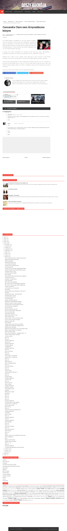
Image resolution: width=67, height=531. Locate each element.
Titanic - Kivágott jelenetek (10, 363)
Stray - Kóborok (6, 461)
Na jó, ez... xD (8, 442)
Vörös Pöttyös (18, 500)
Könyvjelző (22, 491)
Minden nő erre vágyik (9, 391)
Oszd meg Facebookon (10, 73)
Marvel (48, 491)
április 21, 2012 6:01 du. (19, 123)
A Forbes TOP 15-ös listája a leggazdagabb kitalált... (16, 268)
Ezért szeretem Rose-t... (10, 429)
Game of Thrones (28, 488)
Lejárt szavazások (8, 280)
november (7, 245)
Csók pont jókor (32, 487)
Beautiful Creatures (52, 485)
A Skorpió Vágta (15, 485)
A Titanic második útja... (10, 286)
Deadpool (37, 487)
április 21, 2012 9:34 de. (17, 114)
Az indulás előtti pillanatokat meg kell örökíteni (14, 447)
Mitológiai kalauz (12, 493)
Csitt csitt (27, 487)
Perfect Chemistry (61, 493)
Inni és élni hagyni (30, 490)
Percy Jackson (55, 493)
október (7, 247)
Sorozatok (52, 494)
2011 (5, 453)
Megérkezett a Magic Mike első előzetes (13, 301)
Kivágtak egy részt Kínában (10, 441)
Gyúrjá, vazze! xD (8, 382)
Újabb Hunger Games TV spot (11, 315)
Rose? (6, 438)
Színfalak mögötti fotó (9, 340)
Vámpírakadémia (24, 498)
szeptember (7, 248)
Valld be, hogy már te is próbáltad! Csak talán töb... (15, 435)
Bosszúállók (61, 485)
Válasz (9, 134)
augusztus (7, 250)
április (6, 256)
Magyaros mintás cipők (9, 321)
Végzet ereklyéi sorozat (8, 35)
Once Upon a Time (43, 493)
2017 (5, 236)
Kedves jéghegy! (8, 421)
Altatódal (4, 469)
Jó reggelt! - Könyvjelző (13, 195)
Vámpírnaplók (37, 498)
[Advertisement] (26, 17)
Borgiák (57, 485)
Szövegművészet (18, 496)
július (6, 251)
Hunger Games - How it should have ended (14, 318)
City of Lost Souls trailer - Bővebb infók (13, 310)
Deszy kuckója (34, 5)
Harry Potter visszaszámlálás (11, 282)
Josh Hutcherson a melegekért (11, 306)
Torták (53, 496)
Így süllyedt (7, 393)
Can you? (7, 418)
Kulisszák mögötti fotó (9, 400)
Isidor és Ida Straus (9, 351)
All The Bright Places (31, 485)
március (7, 448)
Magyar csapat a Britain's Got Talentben (13, 330)
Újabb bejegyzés (6, 157)
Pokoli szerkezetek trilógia (40, 34)
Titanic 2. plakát (8, 414)
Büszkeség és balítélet (7, 487)
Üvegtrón (18, 498)
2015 (5, 238)
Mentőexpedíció (6, 493)
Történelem (57, 496)
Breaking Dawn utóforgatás (10, 327)
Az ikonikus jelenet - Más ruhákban (12, 402)
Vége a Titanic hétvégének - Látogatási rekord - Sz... (16, 333)
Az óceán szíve (8, 379)
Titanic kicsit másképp (9, 426)
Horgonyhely (5, 480)
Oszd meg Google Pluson (37, 73)
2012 (5, 242)
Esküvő (4, 488)
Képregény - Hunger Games (11, 279)
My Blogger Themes (53, 529)
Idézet (16, 490)
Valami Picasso (8, 430)
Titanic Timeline (8, 384)
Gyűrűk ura (34, 488)
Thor (47, 496)
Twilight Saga (12, 498)
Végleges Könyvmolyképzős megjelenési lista (14, 325)
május (6, 255)
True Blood (5, 498)
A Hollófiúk (5, 463)
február (6, 450)
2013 (5, 241)
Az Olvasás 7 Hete (38, 485)
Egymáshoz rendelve (51, 487)
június (6, 253)
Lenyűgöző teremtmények (30, 491)
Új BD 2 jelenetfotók (9, 260)
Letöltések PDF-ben (43, 491)
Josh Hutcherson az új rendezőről (12, 288)
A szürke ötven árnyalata (23, 485)
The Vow (38, 496)
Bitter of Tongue (6, 471)
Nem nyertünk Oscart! (9, 405)
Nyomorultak (35, 493)
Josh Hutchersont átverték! (10, 263)
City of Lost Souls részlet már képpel (12, 319)
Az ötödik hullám (44, 485)
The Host (30, 496)
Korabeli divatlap (8, 376)
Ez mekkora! (7, 289)
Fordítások (22, 488)
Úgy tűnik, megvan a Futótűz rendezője (13, 303)
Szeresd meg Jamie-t (7, 496)
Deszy (9, 123)
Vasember (43, 498)
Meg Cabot (62, 491)
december (7, 244)
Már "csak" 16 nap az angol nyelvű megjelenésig (15, 285)
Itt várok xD (7, 354)
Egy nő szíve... (8, 342)
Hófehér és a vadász (55, 488)
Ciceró (13, 487)
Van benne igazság (9, 345)
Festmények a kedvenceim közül (11, 488)
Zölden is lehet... (30, 500)
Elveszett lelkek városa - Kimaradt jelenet (13, 294)
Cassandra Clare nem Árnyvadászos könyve (14, 304)
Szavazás (7, 292)
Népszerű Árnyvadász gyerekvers (12, 259)
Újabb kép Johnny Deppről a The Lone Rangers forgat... (16, 328)
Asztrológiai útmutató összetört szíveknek (11, 466)
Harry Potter (41, 488)
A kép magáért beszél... (10, 388)
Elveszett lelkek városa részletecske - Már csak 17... (15, 291)
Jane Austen (45, 490)
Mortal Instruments (28, 34)
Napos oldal (5, 467)
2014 (5, 239)
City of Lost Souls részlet (10, 331)
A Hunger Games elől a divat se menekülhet (14, 324)
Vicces (62, 498)
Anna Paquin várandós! (10, 313)
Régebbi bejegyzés (46, 157)
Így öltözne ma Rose (9, 387)
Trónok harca (61, 496)
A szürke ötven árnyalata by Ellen (12, 265)
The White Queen (43, 496)
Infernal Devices (20, 34)
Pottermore (18, 494)
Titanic (6, 433)
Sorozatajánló (47, 494)
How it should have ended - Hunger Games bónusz (15, 258)
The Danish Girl (25, 496)
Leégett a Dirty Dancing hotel (11, 300)
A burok (5, 485)
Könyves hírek (16, 491)
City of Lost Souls (8, 307)
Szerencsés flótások (9, 366)
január (6, 451)
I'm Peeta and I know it (9, 277)
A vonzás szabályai (6, 474)
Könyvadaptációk (60, 490)
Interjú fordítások (36, 490)
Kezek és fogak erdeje (52, 490)
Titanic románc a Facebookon (11, 355)
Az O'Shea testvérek (12, 189)
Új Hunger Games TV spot (10, 271)
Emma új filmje (8, 322)
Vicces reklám (5, 500)
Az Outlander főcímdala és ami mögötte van (18, 182)
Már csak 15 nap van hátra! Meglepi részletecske (15, 283)
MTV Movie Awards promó (10, 262)
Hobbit (49, 488)
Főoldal (26, 157)
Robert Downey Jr (25, 494)
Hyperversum (12, 490)
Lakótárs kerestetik (6, 475)
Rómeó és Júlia (33, 494)
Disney (41, 487)
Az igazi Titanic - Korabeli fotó (11, 357)
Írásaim (41, 490)
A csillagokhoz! (8, 346)
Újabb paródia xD (8, 361)
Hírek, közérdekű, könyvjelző (14, 201)
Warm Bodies (25, 500)
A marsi (4, 479)
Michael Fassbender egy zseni (11, 309)
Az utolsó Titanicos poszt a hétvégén (12, 334)
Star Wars (56, 494)
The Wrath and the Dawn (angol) (9, 464)
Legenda (4, 459)
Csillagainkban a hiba (20, 487)
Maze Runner (57, 491)
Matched (52, 491)
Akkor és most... (8, 406)
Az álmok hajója (8, 370)
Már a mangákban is (9, 436)
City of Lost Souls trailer (10, 312)
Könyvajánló (5, 491)
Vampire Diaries (31, 498)
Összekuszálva (6, 472)
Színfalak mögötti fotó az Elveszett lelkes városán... (15, 269)
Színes (13, 496)
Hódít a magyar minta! (9, 316)
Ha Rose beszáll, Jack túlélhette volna (13, 409)
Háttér (46, 488)
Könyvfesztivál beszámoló (10, 297)
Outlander (50, 493)
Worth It (4, 477)
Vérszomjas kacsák (9, 266)
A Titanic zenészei (8, 336)
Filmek (18, 488)
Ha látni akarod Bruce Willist (10, 273)
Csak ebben (7, 412)
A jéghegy (7, 390)
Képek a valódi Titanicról (10, 439)
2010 (5, 454)
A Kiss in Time (10, 485)
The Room (34, 496)
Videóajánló (10, 500)
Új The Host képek (9, 298)
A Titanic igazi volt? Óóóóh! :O (11, 372)
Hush (9, 490)
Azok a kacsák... (8, 274)
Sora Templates (45, 529)
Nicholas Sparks (30, 493)
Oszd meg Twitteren (23, 73)
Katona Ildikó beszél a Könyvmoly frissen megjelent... (16, 276)
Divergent (45, 487)
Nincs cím (7, 337)
